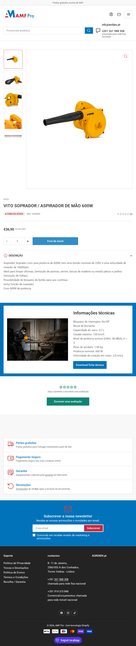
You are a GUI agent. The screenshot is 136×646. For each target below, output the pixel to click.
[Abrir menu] (128, 14)
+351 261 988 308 (113, 31)
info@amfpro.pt (111, 24)
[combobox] (49, 30)
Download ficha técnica (90, 365)
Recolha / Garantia (15, 581)
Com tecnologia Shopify (77, 625)
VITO (6, 199)
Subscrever (93, 528)
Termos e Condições (16, 577)
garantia (49, 475)
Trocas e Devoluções (16, 568)
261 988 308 (61, 579)
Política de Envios (14, 572)
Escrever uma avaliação (68, 401)
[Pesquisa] (89, 31)
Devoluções (22, 489)
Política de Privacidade (17, 563)
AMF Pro (59, 625)
